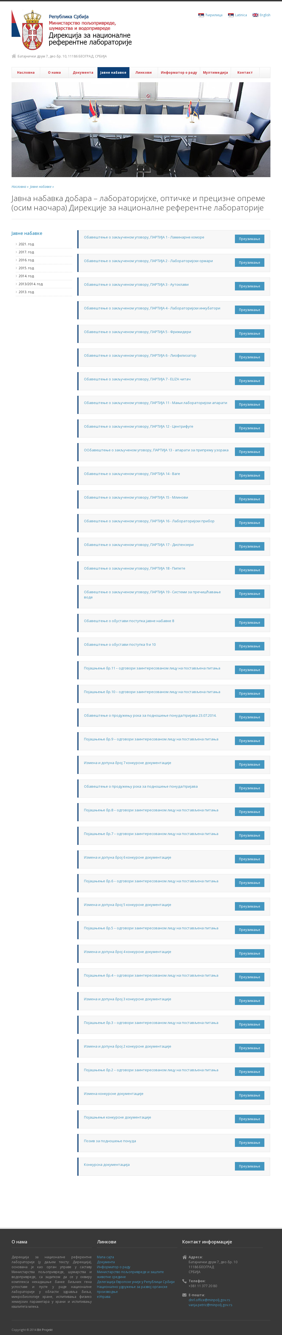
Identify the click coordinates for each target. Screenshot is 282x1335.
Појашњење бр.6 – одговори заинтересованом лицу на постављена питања (151, 880)
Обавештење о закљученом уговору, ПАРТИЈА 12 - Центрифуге (138, 426)
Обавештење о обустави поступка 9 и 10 (120, 644)
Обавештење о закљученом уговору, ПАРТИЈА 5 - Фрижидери (137, 331)
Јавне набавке (113, 72)
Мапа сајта (105, 1257)
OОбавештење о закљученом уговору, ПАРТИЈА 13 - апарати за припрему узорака (156, 449)
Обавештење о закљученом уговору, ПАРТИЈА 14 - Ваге (132, 473)
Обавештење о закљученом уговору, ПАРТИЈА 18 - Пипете (134, 568)
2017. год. (26, 252)
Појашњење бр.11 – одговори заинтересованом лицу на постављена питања (152, 668)
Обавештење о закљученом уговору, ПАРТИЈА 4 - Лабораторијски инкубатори (152, 308)
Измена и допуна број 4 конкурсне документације (127, 951)
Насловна (26, 72)
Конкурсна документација (107, 1164)
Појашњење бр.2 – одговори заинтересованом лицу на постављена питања (151, 1069)
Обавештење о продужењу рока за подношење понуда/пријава (141, 786)
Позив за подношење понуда (110, 1140)
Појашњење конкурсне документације (117, 1117)
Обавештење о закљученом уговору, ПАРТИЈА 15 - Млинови (136, 497)
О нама (54, 72)
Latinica (241, 15)
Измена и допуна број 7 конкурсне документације (127, 762)
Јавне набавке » (42, 186)
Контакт (245, 72)
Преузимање (249, 239)
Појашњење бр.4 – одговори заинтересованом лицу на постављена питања (151, 975)
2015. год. (26, 268)
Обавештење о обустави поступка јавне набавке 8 (129, 620)
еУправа (103, 1296)
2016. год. (26, 260)
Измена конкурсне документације (113, 1093)
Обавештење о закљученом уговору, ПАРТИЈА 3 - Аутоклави (136, 284)
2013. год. (26, 292)
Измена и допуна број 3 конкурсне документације (127, 998)
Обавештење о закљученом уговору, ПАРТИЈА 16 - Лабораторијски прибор (149, 520)
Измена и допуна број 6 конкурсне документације (127, 857)
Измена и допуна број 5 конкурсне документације (127, 904)
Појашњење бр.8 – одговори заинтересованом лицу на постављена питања (151, 809)
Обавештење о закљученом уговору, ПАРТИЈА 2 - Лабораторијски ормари (148, 260)
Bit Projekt (45, 1330)
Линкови (143, 72)
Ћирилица (214, 15)
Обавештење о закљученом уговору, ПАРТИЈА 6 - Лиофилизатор (140, 355)
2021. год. (26, 244)
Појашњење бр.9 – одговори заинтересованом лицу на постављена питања (151, 739)
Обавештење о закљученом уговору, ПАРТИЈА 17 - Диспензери (139, 544)
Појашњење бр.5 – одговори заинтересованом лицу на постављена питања (151, 927)
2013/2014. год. (31, 284)
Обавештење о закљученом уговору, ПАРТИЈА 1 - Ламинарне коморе (144, 237)
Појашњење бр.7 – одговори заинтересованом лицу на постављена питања (151, 833)
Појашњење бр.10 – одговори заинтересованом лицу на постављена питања (152, 691)
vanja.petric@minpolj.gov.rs (210, 1305)
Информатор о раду (179, 72)
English (265, 15)
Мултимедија (215, 72)
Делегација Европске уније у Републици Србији (136, 1281)
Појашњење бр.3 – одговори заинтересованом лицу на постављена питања (151, 1022)
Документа (83, 72)
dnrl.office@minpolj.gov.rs (209, 1300)
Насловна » (20, 186)
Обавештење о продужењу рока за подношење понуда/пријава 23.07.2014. (150, 715)
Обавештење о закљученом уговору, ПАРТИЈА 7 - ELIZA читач (137, 379)
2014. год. (26, 276)
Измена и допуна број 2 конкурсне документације (127, 1046)
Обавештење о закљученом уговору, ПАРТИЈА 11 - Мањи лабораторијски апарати (155, 402)
